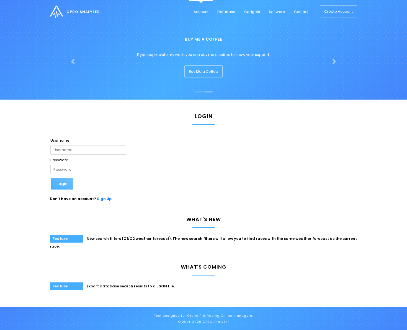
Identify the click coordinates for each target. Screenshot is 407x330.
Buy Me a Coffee (203, 71)
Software (277, 11)
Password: (59, 160)
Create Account (338, 11)
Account (201, 11)
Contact (301, 11)
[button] (73, 61)
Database (226, 11)
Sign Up (104, 198)
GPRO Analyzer (83, 11)
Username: (60, 140)
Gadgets (252, 11)
